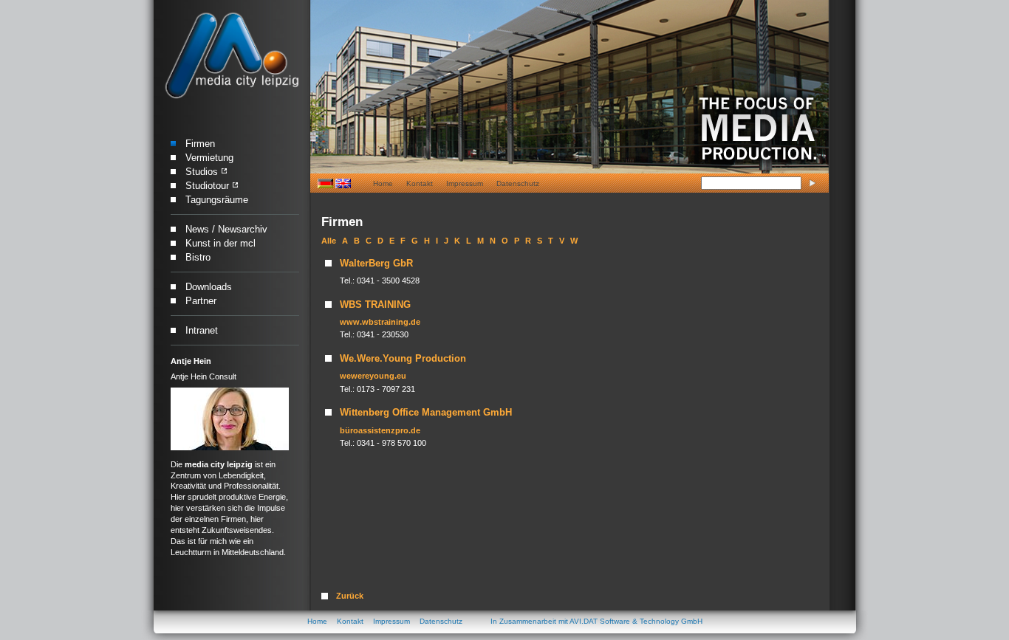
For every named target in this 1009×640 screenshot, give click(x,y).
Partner (200, 300)
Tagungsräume (216, 199)
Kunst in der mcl (220, 243)
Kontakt (419, 183)
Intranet (201, 330)
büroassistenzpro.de (380, 430)
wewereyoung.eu (373, 375)
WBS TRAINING (375, 304)
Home (383, 183)
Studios (201, 171)
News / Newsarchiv (226, 229)
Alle (328, 240)
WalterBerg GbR (376, 263)
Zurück (349, 595)
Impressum (464, 183)
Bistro (198, 257)
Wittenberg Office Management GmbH (426, 412)
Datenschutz (517, 183)
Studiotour (207, 185)
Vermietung (209, 157)
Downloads (208, 286)
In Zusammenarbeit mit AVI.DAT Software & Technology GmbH (596, 621)
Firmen (200, 143)
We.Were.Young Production (403, 358)
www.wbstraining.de (380, 321)
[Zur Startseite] (231, 56)
